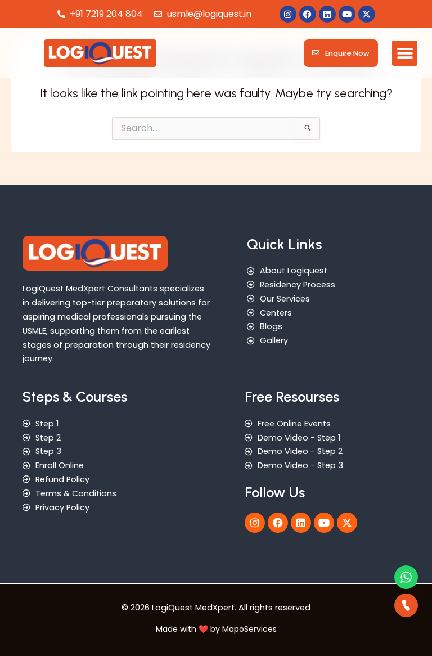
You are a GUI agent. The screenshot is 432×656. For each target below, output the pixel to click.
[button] (404, 53)
